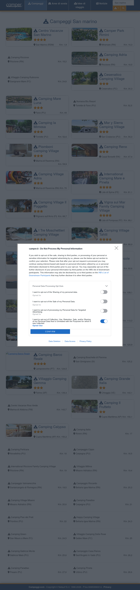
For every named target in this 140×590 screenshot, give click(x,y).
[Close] (117, 248)
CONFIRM (50, 332)
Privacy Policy (85, 341)
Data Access (70, 341)
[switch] (103, 292)
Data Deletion (54, 341)
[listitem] (70, 286)
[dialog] (70, 295)
